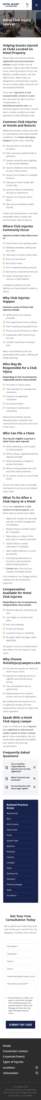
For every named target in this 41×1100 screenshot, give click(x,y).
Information (10, 1073)
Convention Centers (15, 1051)
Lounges (11, 862)
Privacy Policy (14, 1095)
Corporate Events (14, 1056)
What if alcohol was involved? (20, 778)
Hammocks (12, 829)
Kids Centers (13, 824)
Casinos (10, 857)
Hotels (7, 1046)
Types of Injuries (13, 1062)
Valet (9, 890)
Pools (9, 835)
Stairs (9, 868)
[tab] (20, 767)
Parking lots (12, 873)
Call (27, 6)
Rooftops (11, 851)
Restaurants (12, 813)
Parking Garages (14, 884)
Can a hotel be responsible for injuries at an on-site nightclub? (20, 768)
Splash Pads (12, 840)
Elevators (11, 879)
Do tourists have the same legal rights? (20, 787)
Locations (9, 1067)
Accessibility (27, 1095)
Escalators (11, 895)
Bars (9, 818)
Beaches (11, 846)
